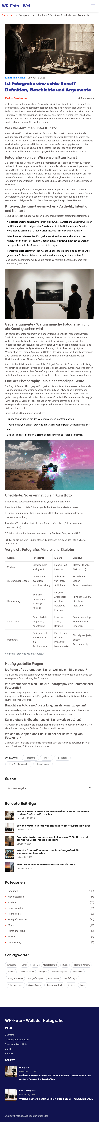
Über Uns (9, 1035)
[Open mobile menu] (93, 6)
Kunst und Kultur (15, 77)
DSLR (65, 965)
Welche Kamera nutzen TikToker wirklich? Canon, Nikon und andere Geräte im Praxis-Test (53, 812)
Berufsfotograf (70, 978)
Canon (24, 965)
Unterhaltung (51, 942)
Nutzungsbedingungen (17, 1039)
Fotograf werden (15, 978)
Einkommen (53, 978)
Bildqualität (77, 971)
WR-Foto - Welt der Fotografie (18, 6)
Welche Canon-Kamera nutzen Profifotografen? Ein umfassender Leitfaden (48, 851)
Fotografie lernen (15, 985)
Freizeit (51, 936)
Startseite (7, 15)
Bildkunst (62, 758)
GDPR (8, 1049)
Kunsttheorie (43, 764)
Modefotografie (51, 896)
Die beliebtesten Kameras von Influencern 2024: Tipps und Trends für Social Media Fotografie (52, 838)
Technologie (51, 913)
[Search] (90, 788)
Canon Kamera (34, 985)
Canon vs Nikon (27, 971)
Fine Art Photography (18, 764)
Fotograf (43, 971)
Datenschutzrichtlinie (16, 1044)
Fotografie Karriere (81, 965)
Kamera (11, 971)
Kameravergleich (51, 908)
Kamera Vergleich (54, 985)
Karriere (51, 902)
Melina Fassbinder (16, 98)
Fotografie (30, 758)
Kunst (46, 758)
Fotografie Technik (51, 919)
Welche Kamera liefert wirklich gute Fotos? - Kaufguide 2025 (53, 825)
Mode (51, 925)
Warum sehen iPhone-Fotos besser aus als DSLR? (46, 864)
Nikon (35, 965)
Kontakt (9, 1053)
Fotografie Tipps (35, 978)
